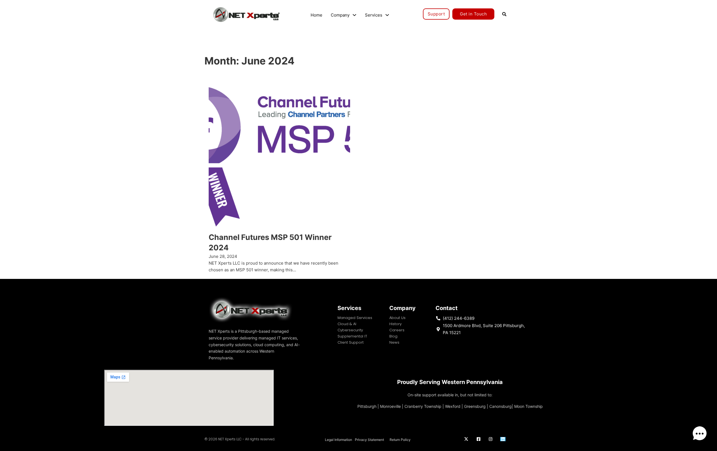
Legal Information (338, 440)
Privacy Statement (369, 440)
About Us (397, 317)
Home (316, 15)
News (394, 342)
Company (340, 15)
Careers (396, 330)
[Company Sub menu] (354, 15)
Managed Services (354, 317)
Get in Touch (473, 14)
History (395, 324)
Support (436, 14)
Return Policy (400, 440)
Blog (393, 336)
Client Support (350, 342)
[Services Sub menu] (387, 15)
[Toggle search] (504, 14)
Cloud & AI (346, 324)
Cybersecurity (350, 330)
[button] (700, 434)
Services (373, 15)
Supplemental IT (352, 336)
